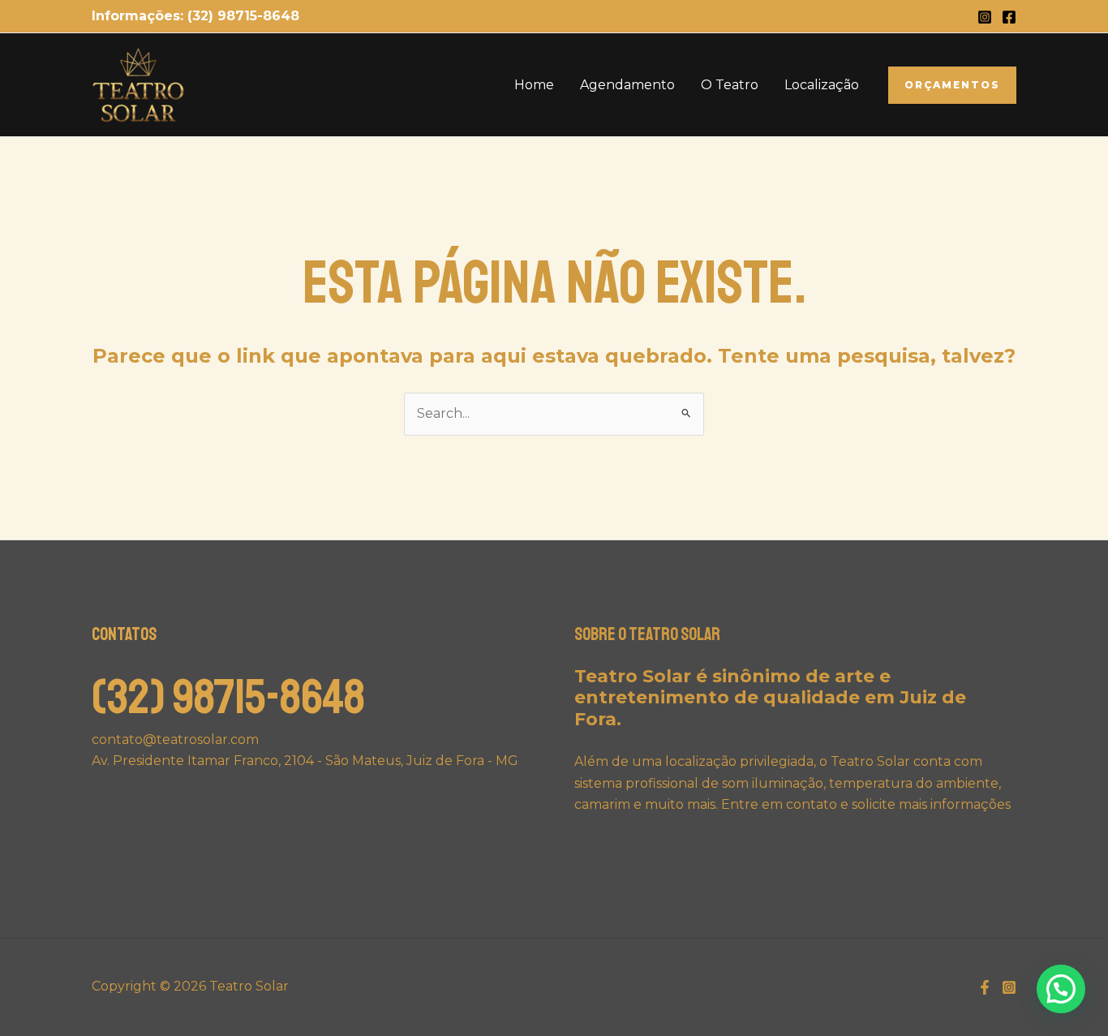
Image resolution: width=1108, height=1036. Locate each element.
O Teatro (729, 84)
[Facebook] (1009, 17)
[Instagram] (984, 17)
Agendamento (627, 84)
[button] (952, 85)
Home (534, 84)
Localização (821, 84)
